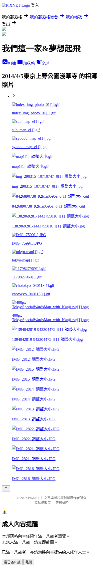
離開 (29, 562)
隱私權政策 (42, 503)
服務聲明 (62, 503)
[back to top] (6, 488)
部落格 (29, 63)
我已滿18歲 (12, 562)
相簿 (12, 63)
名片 (46, 63)
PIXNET (33, 498)
